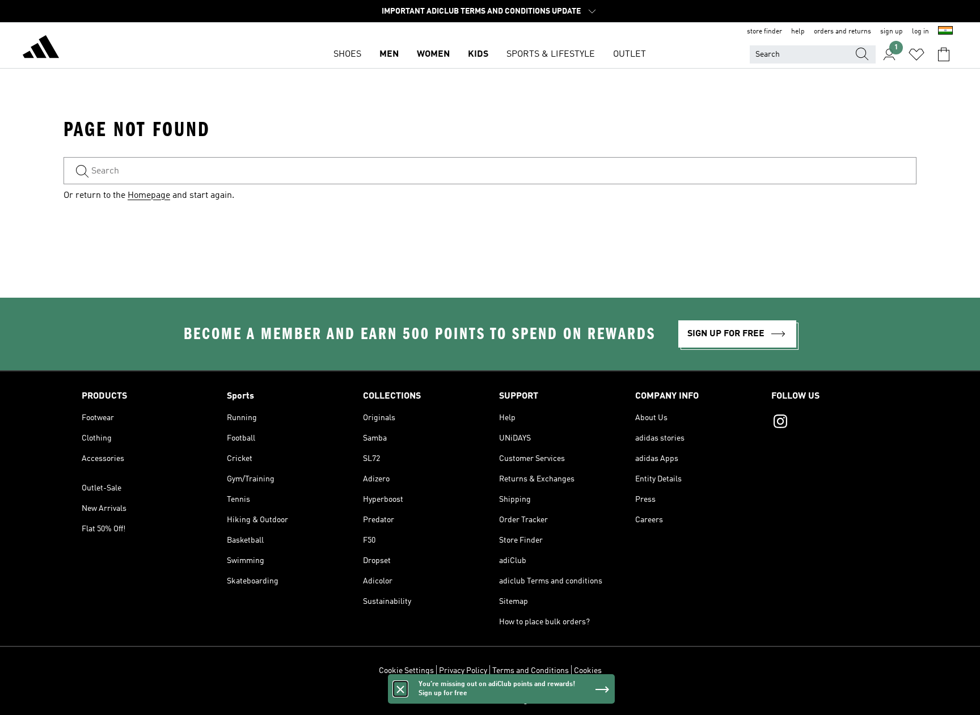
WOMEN (433, 54)
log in (920, 31)
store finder (764, 31)
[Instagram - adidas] (834, 423)
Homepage (149, 195)
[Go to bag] (943, 54)
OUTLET (629, 54)
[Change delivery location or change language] (945, 32)
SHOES (347, 54)
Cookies (588, 671)
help (798, 31)
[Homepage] (41, 48)
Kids (478, 54)
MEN (389, 54)
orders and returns (842, 31)
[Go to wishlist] (916, 54)
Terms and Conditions (530, 671)
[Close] (400, 689)
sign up (891, 31)
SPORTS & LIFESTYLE (550, 54)
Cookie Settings (406, 671)
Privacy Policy (463, 671)
